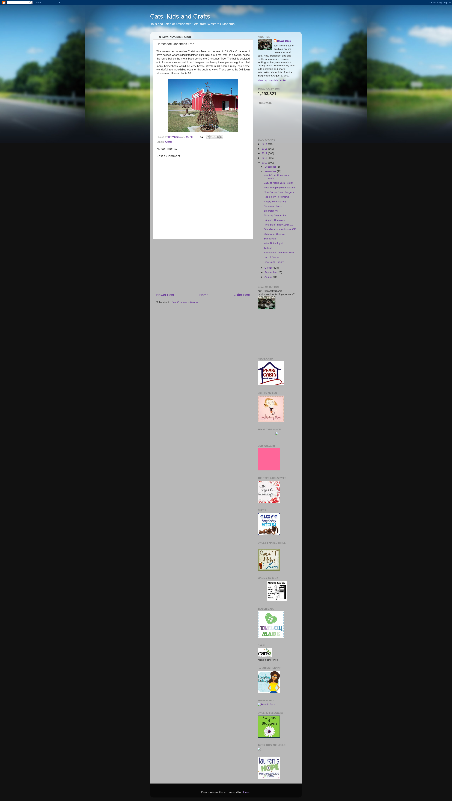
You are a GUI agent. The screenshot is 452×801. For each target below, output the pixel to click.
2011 (265, 158)
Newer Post (165, 295)
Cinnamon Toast (273, 206)
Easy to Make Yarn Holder (278, 183)
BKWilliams (284, 41)
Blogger (246, 792)
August (268, 277)
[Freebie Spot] (266, 704)
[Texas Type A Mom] (276, 434)
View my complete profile (272, 80)
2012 (265, 153)
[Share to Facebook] (218, 137)
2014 (265, 144)
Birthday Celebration (275, 215)
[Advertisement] (203, 266)
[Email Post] (201, 137)
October (269, 267)
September (271, 272)
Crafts (168, 142)
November (270, 171)
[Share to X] (214, 137)
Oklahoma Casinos (274, 234)
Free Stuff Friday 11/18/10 (278, 224)
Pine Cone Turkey (274, 262)
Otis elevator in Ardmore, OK (280, 229)
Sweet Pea (270, 238)
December (270, 166)
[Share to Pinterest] (221, 137)
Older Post (242, 295)
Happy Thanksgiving (275, 201)
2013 (265, 148)
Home (204, 295)
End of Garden (272, 257)
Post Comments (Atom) (185, 302)
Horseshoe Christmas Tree (279, 252)
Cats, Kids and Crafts (180, 16)
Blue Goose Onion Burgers (279, 192)
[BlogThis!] (211, 137)
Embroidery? (271, 210)
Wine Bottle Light (273, 243)
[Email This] (208, 137)
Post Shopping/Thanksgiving (280, 187)
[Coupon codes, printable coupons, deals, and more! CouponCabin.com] (269, 469)
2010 (265, 162)
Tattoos (268, 248)
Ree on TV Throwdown (277, 196)
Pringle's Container (274, 220)
